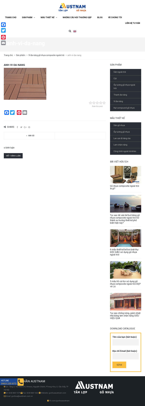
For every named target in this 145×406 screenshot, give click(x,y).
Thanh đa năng (120, 95)
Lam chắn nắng (120, 145)
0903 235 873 (8, 383)
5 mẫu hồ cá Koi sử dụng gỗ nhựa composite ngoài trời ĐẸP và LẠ (125, 284)
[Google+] (3, 33)
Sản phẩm (27, 17)
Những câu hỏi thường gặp (77, 17)
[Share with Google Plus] (25, 127)
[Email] (3, 43)
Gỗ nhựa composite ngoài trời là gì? (124, 187)
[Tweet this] (21, 127)
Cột (115, 78)
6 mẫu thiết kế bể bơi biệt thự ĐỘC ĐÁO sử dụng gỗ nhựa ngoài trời (124, 252)
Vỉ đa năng (118, 101)
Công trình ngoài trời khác (125, 151)
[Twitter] (3, 30)
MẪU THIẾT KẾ (47, 17)
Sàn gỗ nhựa (119, 125)
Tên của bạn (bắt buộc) (124, 337)
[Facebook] (3, 25)
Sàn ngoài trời (120, 72)
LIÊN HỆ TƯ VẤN (132, 23)
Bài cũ (31, 136)
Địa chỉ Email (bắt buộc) (124, 351)
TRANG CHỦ (10, 17)
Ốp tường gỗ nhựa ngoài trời (124, 86)
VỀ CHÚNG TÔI (115, 17)
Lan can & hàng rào (122, 138)
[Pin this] (29, 127)
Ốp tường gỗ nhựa (122, 132)
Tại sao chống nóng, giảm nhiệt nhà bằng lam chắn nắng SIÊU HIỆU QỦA (125, 316)
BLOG (100, 17)
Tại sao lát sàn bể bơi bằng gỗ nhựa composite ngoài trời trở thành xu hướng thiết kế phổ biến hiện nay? (125, 219)
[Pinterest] (3, 37)
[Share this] (17, 127)
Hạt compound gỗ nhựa (124, 108)
